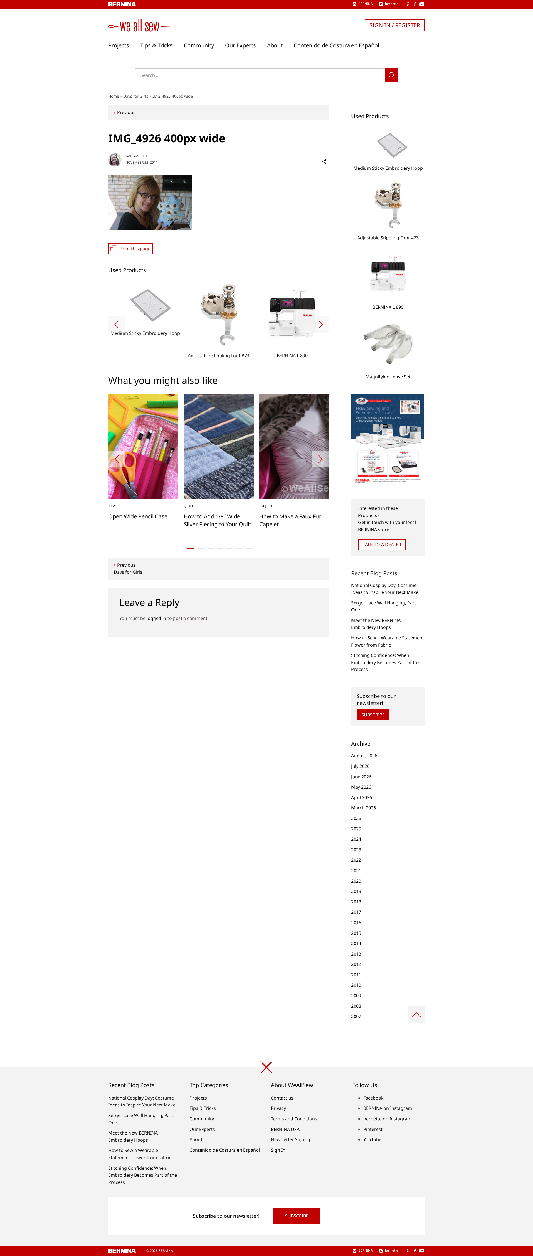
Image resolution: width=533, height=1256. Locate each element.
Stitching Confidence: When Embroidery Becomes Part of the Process (385, 662)
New (112, 505)
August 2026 (364, 756)
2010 (356, 985)
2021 (356, 870)
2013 (356, 954)
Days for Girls (135, 96)
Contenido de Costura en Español (336, 45)
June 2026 (361, 777)
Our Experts (240, 45)
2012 (356, 964)
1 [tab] (190, 548)
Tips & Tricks (156, 45)
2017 (356, 912)
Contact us (282, 1098)
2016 (356, 923)
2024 (356, 839)
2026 (356, 818)
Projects (118, 45)
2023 (356, 850)
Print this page (135, 248)
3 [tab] (210, 548)
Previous (126, 112)
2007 (356, 1016)
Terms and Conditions (294, 1119)
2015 (356, 933)
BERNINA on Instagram (387, 1108)
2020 (356, 881)
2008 (356, 1006)
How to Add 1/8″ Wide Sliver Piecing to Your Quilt (217, 520)
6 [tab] (239, 548)
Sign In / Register (394, 25)
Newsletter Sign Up (291, 1139)
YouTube (372, 1139)
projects (267, 505)
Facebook (373, 1098)
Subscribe (373, 715)
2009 (356, 995)
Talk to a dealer (382, 544)
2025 (356, 829)
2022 (356, 860)
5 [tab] (229, 548)
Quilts (189, 505)
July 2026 (360, 766)
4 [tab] (220, 548)
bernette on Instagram (387, 1119)
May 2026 (361, 787)
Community (199, 45)
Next (320, 324)
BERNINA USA (285, 1129)
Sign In (278, 1150)
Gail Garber (136, 155)
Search (391, 75)
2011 (356, 975)
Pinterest (373, 1129)
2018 (356, 902)
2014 (356, 943)
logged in (156, 618)
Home (113, 96)
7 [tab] (249, 548)
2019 (356, 891)
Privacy (278, 1108)
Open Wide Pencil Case (137, 516)
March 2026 (363, 808)
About (275, 45)
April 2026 (361, 797)
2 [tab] (200, 548)
